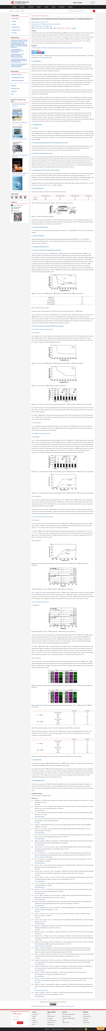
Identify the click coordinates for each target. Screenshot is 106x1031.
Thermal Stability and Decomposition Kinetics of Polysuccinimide (17, 51)
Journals (30, 7)
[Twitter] (12, 197)
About (53, 7)
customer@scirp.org (18, 205)
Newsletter (13, 85)
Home (14, 7)
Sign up (47, 1029)
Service (64, 1012)
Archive (14, 24)
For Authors (50, 1018)
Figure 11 (33, 634)
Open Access (86, 1014)
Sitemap (34, 1020)
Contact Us (14, 91)
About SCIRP (51, 1012)
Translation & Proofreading (68, 1018)
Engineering (34, 15)
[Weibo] (25, 197)
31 (41, 109)
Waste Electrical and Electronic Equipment (57, 47)
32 (52, 109)
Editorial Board (15, 27)
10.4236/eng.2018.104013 (40, 28)
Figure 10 (33, 592)
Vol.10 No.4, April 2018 (43, 15)
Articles (22, 7)
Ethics (48, 1014)
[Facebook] (16, 197)
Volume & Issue (65, 1022)
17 (32, 895)
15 (32, 883)
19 (32, 907)
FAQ (12, 94)
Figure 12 (33, 661)
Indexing (14, 32)
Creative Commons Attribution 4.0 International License (64, 1006)
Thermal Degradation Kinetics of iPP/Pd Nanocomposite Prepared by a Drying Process (19, 60)
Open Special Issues (17, 74)
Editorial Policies (51, 1016)
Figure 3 (33, 314)
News (46, 7)
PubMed (42, 810)
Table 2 (79, 230)
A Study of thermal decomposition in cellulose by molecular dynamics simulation (19, 65)
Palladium (45, 47)
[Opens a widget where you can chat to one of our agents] (101, 1028)
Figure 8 (33, 499)
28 (63, 107)
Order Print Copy (15, 88)
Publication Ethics (87, 1016)
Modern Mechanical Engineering (19, 138)
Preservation (86, 1018)
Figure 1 (33, 156)
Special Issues (50, 1024)
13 (88, 80)
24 (60, 99)
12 (51, 78)
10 (90, 76)
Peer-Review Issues (51, 1020)
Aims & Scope (15, 18)
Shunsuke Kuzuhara (36, 22)
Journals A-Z (35, 1014)
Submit (70, 7)
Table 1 (38, 177)
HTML (51, 28)
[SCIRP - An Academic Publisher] (20, 2)
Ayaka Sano (44, 22)
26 (45, 105)
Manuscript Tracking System (68, 1014)
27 (61, 107)
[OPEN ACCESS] (77, 2)
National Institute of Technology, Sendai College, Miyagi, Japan (46, 24)
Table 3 (50, 636)
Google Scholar (38, 857)
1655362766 (16, 210)
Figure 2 (33, 253)
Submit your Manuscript (57, 1029)
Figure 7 (33, 440)
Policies (85, 1012)
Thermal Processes (77, 47)
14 (74, 89)
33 (78, 109)
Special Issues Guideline (18, 80)
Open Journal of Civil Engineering (20, 122)
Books (39, 7)
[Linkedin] (21, 197)
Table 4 (55, 663)
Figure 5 (66, 336)
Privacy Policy (86, 1022)
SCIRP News (69, 1029)
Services (61, 7)
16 (32, 889)
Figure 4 (41, 316)
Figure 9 (33, 523)
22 (56, 99)
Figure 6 (62, 426)
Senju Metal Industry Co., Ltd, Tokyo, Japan (42, 26)
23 (58, 99)
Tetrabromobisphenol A (36, 47)
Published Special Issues (18, 77)
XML (55, 28)
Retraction (85, 1020)
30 (39, 109)
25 (46, 101)
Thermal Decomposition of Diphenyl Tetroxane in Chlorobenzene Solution (17, 56)
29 (65, 107)
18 (32, 901)
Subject (34, 1016)
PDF (48, 28)
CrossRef (37, 804)
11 (92, 76)
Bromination (70, 47)
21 (72, 91)
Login (92, 2)
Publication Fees (16, 30)
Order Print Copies (66, 1016)
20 (59, 91)
